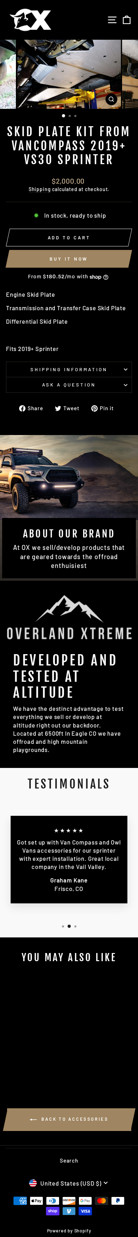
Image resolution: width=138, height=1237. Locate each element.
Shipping (40, 189)
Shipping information (69, 369)
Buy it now (69, 259)
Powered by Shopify (69, 1230)
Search (69, 1160)
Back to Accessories (74, 1118)
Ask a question (69, 385)
